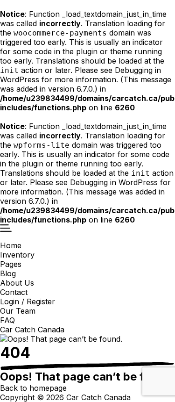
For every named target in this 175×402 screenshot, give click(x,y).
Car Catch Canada (32, 329)
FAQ (7, 320)
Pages (10, 264)
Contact (14, 292)
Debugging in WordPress (114, 182)
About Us (17, 282)
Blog (8, 273)
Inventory (17, 254)
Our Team (17, 311)
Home (10, 245)
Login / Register (27, 301)
